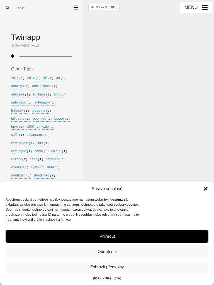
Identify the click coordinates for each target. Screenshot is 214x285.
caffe (17, 135)
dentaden (21, 175)
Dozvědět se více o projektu (128, 126)
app (59, 94)
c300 (33, 127)
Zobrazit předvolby (107, 266)
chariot (19, 159)
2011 (17, 78)
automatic (21, 102)
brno (17, 127)
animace (20, 94)
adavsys (20, 86)
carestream (22, 143)
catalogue (21, 151)
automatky (44, 102)
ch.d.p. (59, 151)
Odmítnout (107, 251)
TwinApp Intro (120, 88)
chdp (36, 159)
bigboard (41, 110)
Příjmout (107, 236)
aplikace (42, 94)
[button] (205, 188)
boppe (62, 119)
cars (42, 143)
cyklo (37, 167)
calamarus (37, 135)
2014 (33, 78)
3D (48, 78)
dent (53, 167)
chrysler (54, 159)
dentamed (44, 175)
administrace (44, 86)
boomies (42, 119)
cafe (48, 127)
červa (41, 151)
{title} (97, 278)
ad (60, 78)
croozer (19, 167)
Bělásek (20, 110)
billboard (20, 119)
